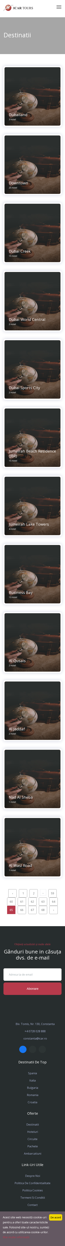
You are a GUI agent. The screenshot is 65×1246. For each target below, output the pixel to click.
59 (52, 893)
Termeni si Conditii (32, 1198)
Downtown (18, 182)
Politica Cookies (32, 1190)
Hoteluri (32, 1132)
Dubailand (18, 114)
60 (11, 902)
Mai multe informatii (16, 1237)
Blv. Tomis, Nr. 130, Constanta (35, 1024)
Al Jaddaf (17, 728)
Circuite (32, 1139)
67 (32, 910)
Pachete (32, 1146)
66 (21, 910)
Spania (32, 1073)
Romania (32, 1095)
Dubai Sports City (24, 387)
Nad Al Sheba (21, 797)
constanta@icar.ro (35, 1038)
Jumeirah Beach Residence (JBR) (32, 453)
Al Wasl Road (20, 865)
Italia (32, 1080)
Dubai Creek (20, 251)
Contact (33, 1205)
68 (43, 910)
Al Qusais (17, 660)
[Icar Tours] (18, 8)
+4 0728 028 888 (35, 1031)
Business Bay (21, 592)
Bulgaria (32, 1088)
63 (43, 902)
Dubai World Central (27, 319)
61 (21, 902)
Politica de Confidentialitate (32, 1183)
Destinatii (32, 1124)
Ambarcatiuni (32, 1153)
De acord (55, 1217)
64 (53, 902)
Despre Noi (32, 1176)
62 (32, 902)
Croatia (32, 1102)
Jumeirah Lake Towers (29, 524)
